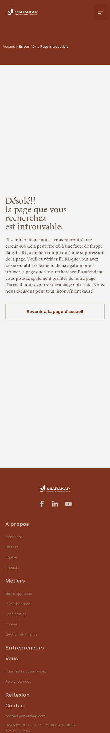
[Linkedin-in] (55, 504)
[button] (101, 12)
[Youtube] (68, 504)
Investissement (18, 604)
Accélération (16, 614)
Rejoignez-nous (18, 681)
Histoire (12, 547)
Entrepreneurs (24, 647)
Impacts (12, 567)
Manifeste (13, 537)
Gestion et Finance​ (21, 634)
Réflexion (17, 695)
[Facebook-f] (41, 504)
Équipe (11, 557)
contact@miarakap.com (25, 716)
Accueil (9, 46)
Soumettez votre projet (25, 671)
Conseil (11, 624)
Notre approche (18, 594)
